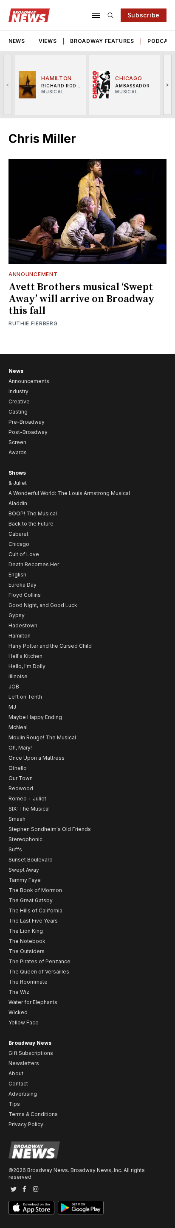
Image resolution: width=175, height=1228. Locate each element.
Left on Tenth (25, 697)
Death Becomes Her (33, 564)
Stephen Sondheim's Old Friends (49, 829)
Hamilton (19, 635)
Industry (18, 391)
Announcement (32, 274)
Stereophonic (25, 839)
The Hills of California (35, 910)
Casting (18, 411)
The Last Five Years (33, 921)
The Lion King (25, 931)
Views (48, 41)
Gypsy (16, 615)
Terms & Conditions (33, 1114)
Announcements (28, 381)
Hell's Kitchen (25, 656)
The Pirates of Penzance (39, 961)
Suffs (15, 849)
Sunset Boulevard (30, 859)
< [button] (8, 84)
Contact (18, 1083)
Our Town (20, 778)
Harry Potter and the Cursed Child (50, 646)
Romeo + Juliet (27, 798)
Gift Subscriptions (30, 1053)
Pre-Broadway (26, 422)
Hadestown (22, 625)
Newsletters (23, 1063)
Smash (16, 819)
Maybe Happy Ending (35, 717)
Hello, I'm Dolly (26, 666)
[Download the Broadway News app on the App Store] (31, 1207)
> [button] (167, 84)
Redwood (20, 788)
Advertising (22, 1094)
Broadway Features (102, 41)
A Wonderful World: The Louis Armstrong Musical (69, 493)
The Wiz (18, 992)
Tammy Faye (24, 880)
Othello (17, 768)
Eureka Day (22, 585)
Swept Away (23, 870)
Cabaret (18, 534)
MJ (12, 707)
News (16, 41)
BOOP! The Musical (32, 513)
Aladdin (17, 503)
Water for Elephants (32, 1002)
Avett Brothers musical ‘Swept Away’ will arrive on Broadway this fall (81, 299)
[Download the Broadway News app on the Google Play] (81, 1207)
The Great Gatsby (30, 900)
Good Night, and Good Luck (42, 605)
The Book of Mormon (35, 890)
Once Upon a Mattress (36, 758)
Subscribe (143, 15)
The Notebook (26, 941)
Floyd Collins (24, 595)
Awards (17, 452)
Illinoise (18, 676)
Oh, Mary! (20, 747)
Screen (17, 442)
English (17, 574)
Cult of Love (23, 554)
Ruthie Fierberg (33, 323)
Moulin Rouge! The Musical (42, 737)
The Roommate (28, 982)
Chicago (18, 544)
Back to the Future (31, 523)
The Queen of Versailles (38, 971)
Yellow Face (23, 1022)
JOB (13, 686)
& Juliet (17, 483)
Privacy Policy (25, 1124)
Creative (19, 401)
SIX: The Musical (29, 809)
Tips (14, 1104)
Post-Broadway (28, 432)
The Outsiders (26, 951)
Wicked (18, 1012)
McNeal (18, 727)
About (15, 1073)
